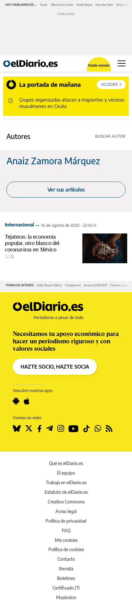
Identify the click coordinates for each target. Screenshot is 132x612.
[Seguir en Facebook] (39, 428)
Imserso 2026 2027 (95, 285)
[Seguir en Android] (16, 401)
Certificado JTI (66, 588)
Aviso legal (66, 511)
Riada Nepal (84, 4)
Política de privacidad (66, 521)
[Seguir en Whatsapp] (98, 428)
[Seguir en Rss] (109, 428)
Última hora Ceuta (62, 4)
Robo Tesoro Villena (49, 285)
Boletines (66, 578)
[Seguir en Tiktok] (86, 428)
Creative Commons (66, 501)
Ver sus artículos (66, 189)
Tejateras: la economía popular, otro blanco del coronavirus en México (32, 243)
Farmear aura (119, 285)
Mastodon (66, 597)
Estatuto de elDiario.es (66, 492)
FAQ (66, 530)
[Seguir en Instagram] (60, 428)
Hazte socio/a (99, 65)
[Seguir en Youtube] (73, 428)
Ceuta (43, 4)
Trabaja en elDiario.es (66, 482)
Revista (66, 568)
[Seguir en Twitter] (29, 428)
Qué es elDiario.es (66, 463)
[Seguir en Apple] (26, 401)
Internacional (19, 224)
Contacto (66, 559)
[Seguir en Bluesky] (17, 428)
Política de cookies (66, 549)
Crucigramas (73, 285)
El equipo (66, 473)
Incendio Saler (104, 4)
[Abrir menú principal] (122, 63)
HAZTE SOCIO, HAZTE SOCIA (55, 366)
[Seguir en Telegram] (49, 428)
